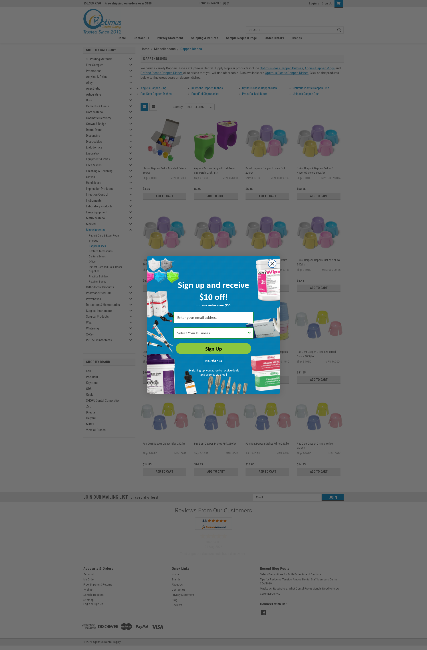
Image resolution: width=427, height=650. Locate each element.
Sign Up (213, 348)
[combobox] (212, 333)
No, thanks (213, 360)
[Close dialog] (272, 264)
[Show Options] (249, 333)
